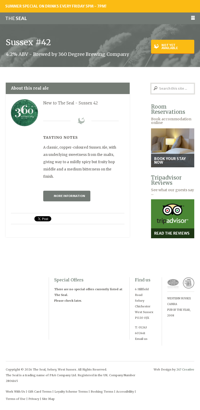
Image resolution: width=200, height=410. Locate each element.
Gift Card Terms (40, 391)
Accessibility (125, 391)
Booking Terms (102, 391)
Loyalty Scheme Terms (71, 391)
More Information (69, 196)
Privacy (33, 399)
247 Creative (185, 369)
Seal (16, 18)
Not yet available (169, 46)
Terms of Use (16, 399)
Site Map (48, 399)
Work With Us (15, 391)
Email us (141, 339)
